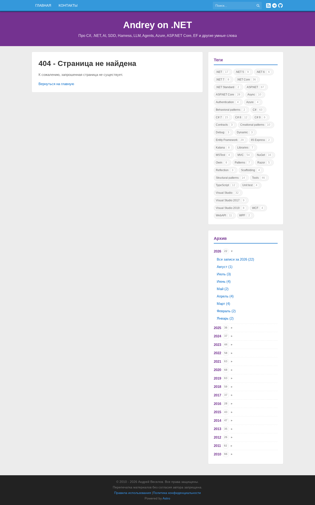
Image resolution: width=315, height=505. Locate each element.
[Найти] (258, 5)
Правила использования (132, 493)
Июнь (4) (224, 281)
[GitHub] (280, 5)
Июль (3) (224, 274)
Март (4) (223, 304)
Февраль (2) (226, 311)
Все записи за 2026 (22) (235, 259)
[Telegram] (274, 5)
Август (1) (224, 267)
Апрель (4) (225, 296)
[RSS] (268, 5)
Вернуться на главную (56, 84)
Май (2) (223, 289)
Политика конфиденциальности (177, 493)
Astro (166, 498)
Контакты (68, 5)
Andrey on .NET (157, 25)
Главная (43, 5)
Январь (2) (225, 318)
